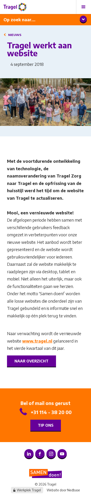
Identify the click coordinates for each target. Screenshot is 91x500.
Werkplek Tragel (29, 490)
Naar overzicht (31, 361)
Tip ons (45, 425)
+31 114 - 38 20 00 (51, 412)
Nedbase (73, 490)
